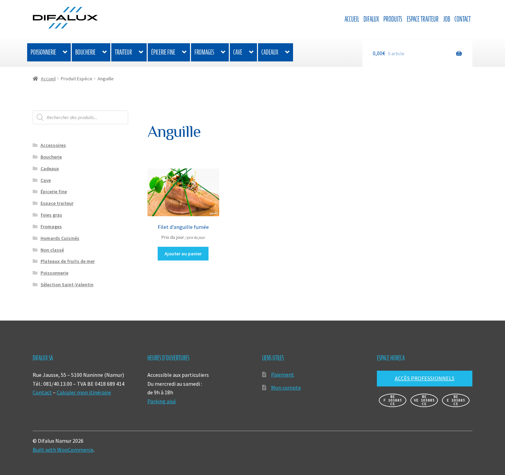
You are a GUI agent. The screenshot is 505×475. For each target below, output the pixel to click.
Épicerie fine (163, 52)
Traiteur (123, 52)
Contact (462, 19)
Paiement (282, 374)
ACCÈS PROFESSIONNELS (424, 378)
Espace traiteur (423, 19)
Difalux (371, 19)
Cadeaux (269, 52)
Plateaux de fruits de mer (68, 261)
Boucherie (85, 52)
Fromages (204, 52)
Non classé (52, 250)
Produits (392, 19)
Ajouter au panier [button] (183, 254)
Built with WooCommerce (63, 449)
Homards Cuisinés (60, 238)
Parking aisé (161, 401)
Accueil (352, 19)
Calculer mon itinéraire (84, 392)
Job (446, 19)
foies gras (51, 215)
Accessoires (53, 145)
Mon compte (286, 387)
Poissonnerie (43, 52)
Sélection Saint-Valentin (67, 284)
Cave (237, 52)
